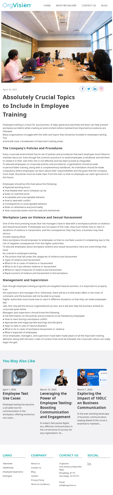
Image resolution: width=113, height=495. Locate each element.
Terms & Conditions (40, 484)
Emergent (7, 475)
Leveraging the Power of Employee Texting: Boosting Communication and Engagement (56, 405)
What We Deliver (66, 5)
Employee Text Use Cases (15, 396)
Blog (33, 471)
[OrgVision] (17, 5)
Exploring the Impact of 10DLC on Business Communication (92, 400)
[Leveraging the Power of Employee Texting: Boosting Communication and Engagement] (55, 384)
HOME (47, 5)
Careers (34, 475)
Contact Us (89, 5)
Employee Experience (13, 471)
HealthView (8, 467)
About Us (35, 463)
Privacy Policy (37, 480)
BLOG (104, 5)
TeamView (7, 463)
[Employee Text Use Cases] (17, 384)
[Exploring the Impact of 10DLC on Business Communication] (92, 384)
